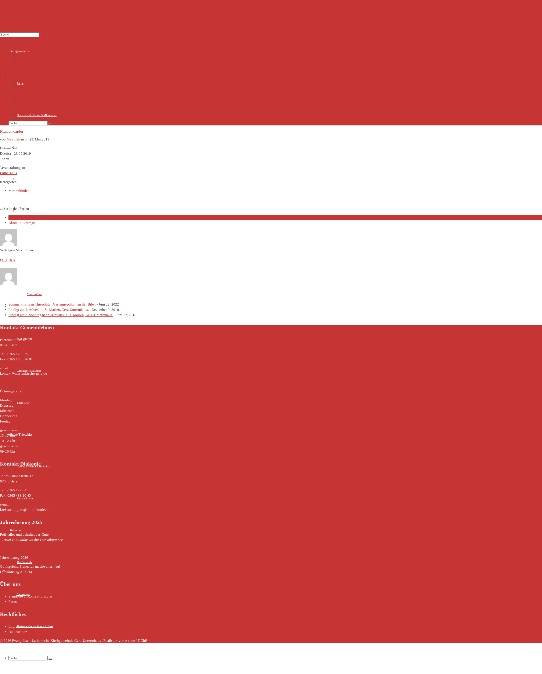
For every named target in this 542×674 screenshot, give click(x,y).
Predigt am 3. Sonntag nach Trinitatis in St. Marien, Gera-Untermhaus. (60, 315)
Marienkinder (18, 191)
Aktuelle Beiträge (21, 223)
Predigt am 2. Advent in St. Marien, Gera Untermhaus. (48, 310)
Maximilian (15, 139)
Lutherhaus (8, 173)
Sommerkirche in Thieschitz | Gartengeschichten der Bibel (52, 304)
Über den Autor (20, 217)
